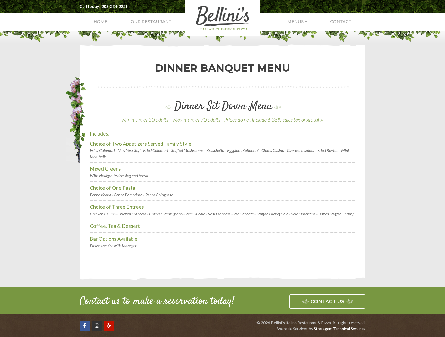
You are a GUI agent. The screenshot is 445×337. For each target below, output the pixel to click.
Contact (341, 21)
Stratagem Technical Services (339, 328)
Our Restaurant (151, 21)
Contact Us (327, 301)
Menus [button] (295, 21)
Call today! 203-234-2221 (104, 6)
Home (100, 21)
